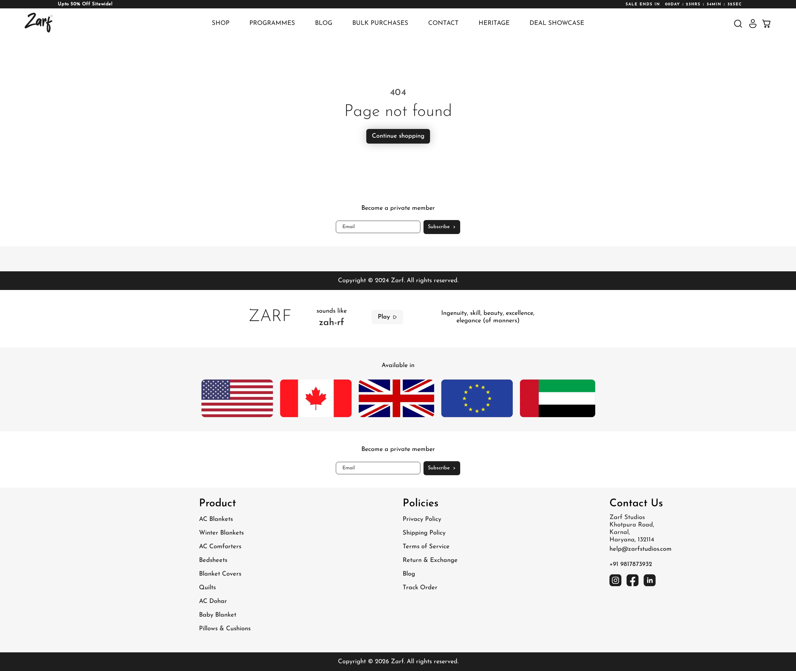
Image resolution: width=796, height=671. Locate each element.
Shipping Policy (424, 533)
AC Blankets (216, 519)
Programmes (272, 23)
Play (384, 317)
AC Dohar (213, 601)
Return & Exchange (430, 560)
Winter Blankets (221, 533)
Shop (220, 23)
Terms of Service (426, 547)
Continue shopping (398, 136)
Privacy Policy (422, 519)
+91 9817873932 (630, 564)
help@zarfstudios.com (640, 549)
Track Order (420, 588)
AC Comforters (220, 547)
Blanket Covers (220, 574)
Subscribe (442, 227)
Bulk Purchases (380, 23)
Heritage (494, 23)
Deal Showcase (557, 23)
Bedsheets (213, 560)
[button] (738, 23)
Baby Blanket (217, 615)
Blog (323, 23)
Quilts (207, 588)
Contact (443, 23)
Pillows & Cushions (225, 629)
